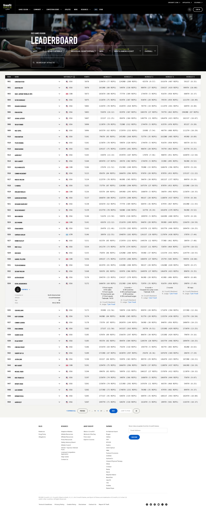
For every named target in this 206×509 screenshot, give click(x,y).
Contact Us (64, 459)
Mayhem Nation (111, 475)
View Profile (25, 289)
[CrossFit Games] (7, 7)
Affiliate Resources (67, 437)
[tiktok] (166, 504)
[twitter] (151, 504)
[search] (189, 9)
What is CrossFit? (89, 431)
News (76, 9)
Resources (84, 9)
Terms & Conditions (45, 504)
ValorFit (108, 480)
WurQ (108, 472)
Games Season (23, 9)
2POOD (108, 442)
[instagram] (155, 504)
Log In (198, 9)
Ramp (108, 469)
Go (136, 411)
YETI (107, 439)
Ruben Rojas (110, 488)
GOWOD (108, 456)
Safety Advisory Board (68, 442)
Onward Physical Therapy (114, 461)
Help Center (65, 457)
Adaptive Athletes (66, 431)
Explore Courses (89, 439)
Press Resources (66, 439)
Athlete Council (66, 445)
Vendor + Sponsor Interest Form (69, 448)
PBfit (107, 450)
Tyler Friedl (111, 304)
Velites (108, 437)
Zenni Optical (110, 448)
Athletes (68, 9)
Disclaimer (82, 504)
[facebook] (147, 504)
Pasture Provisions (112, 453)
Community (37, 9)
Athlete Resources (67, 434)
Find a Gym (87, 437)
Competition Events (52, 9)
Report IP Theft (104, 504)
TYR (107, 483)
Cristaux (108, 466)
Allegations (42, 437)
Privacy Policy (59, 504)
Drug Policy (42, 434)
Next (113, 411)
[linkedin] (162, 504)
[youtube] (159, 504)
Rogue (108, 434)
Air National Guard (112, 431)
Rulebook (42, 431)
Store (99, 9)
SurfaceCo (109, 458)
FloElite (108, 485)
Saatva (108, 445)
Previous (82, 411)
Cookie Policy (71, 504)
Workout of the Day (90, 434)
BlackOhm (109, 477)
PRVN (108, 464)
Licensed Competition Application (68, 453)
